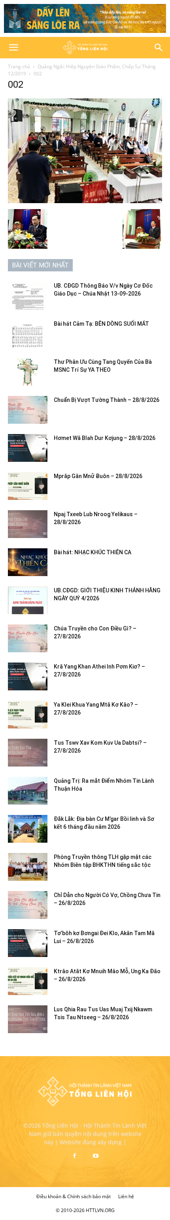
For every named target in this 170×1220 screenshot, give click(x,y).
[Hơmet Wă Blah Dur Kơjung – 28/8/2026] (27, 448)
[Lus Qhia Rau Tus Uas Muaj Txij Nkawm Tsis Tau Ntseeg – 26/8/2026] (27, 1019)
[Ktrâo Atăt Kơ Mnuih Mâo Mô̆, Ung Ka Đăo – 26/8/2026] (27, 981)
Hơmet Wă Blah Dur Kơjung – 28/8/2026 (104, 438)
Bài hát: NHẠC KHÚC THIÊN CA (92, 552)
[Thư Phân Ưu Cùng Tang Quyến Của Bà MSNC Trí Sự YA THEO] (27, 372)
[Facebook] (74, 1156)
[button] (13, 47)
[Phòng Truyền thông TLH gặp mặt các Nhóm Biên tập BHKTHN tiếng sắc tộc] (27, 867)
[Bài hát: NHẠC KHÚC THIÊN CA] (27, 562)
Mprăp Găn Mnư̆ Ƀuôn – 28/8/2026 (98, 476)
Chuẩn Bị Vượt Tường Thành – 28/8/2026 (106, 400)
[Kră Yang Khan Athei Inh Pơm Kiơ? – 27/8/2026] (27, 676)
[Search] (159, 47)
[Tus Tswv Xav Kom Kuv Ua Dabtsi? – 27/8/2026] (27, 753)
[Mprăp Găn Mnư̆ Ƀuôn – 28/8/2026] (27, 486)
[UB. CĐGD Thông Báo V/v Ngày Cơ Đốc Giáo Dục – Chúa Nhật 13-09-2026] (27, 295)
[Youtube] (96, 1156)
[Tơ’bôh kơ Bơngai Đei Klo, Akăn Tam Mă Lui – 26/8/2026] (27, 943)
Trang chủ (19, 66)
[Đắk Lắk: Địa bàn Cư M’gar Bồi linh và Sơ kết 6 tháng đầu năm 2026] (27, 829)
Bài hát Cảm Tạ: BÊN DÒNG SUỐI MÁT (101, 324)
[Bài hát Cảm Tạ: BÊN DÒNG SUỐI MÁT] (27, 334)
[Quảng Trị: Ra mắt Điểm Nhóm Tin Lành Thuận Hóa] (27, 791)
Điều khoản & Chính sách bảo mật (73, 1196)
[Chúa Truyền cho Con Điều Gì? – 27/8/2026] (27, 638)
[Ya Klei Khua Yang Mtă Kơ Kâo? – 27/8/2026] (27, 714)
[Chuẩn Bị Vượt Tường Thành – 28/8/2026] (27, 410)
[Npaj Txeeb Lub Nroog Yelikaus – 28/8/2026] (27, 524)
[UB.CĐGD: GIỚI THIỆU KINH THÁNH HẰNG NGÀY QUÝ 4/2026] (27, 600)
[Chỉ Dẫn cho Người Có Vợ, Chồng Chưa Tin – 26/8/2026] (27, 905)
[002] (85, 201)
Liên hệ (126, 1196)
